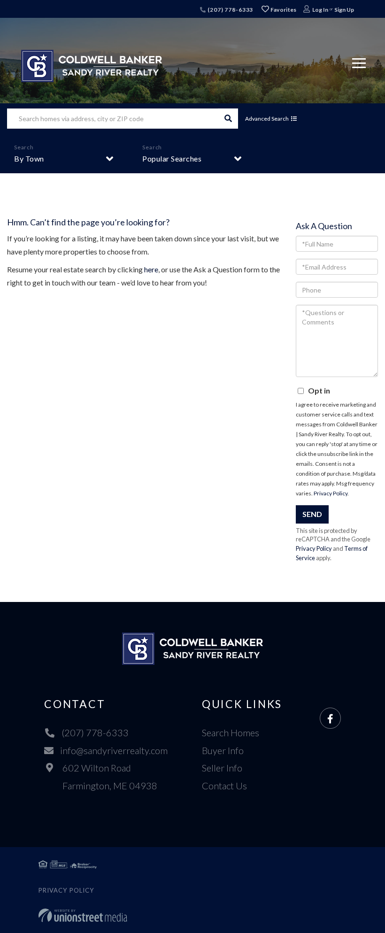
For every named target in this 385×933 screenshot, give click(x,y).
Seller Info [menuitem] (222, 767)
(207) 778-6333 (229, 9)
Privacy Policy (330, 493)
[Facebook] (330, 718)
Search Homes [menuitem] (230, 732)
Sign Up (344, 9)
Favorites (283, 9)
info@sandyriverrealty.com (114, 750)
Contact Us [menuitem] (224, 785)
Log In (320, 9)
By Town (29, 158)
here (151, 269)
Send (312, 513)
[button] (228, 118)
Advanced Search (267, 118)
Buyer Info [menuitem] (223, 750)
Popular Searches (171, 158)
